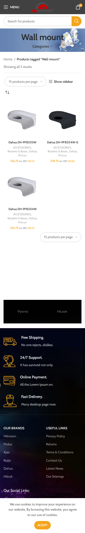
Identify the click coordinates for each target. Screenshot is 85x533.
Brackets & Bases (17, 151)
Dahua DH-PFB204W (22, 209)
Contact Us (54, 460)
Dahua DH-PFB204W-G (62, 142)
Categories (40, 46)
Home (8, 59)
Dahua (33, 151)
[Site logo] (42, 6)
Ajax (7, 452)
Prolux (8, 444)
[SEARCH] (76, 21)
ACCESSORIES (22, 147)
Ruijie (7, 460)
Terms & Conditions (59, 452)
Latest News (54, 468)
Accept (42, 525)
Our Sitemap (55, 476)
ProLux (22, 155)
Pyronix (23, 311)
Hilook (8, 476)
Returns (51, 444)
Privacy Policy (55, 436)
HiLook (62, 311)
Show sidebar (63, 82)
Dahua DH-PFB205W (22, 142)
